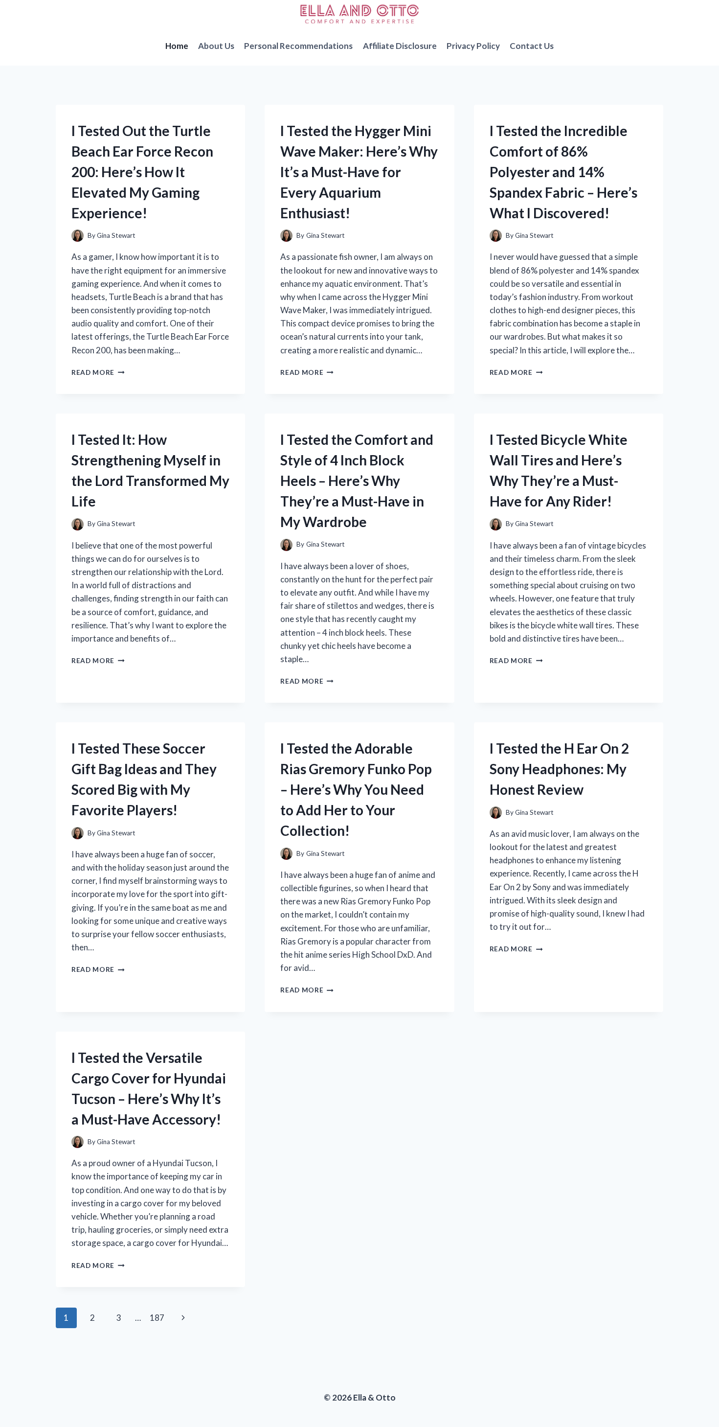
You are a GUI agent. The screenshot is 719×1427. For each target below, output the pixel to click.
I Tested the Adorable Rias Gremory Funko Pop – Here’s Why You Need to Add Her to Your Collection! (356, 789)
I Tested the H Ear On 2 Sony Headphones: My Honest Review (559, 769)
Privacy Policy (473, 46)
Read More (98, 372)
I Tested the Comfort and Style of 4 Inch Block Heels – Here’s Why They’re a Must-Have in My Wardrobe (356, 480)
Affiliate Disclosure (400, 46)
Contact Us (532, 46)
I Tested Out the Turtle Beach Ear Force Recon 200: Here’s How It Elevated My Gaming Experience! (142, 171)
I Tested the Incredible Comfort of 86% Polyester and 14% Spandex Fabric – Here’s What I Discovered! (563, 171)
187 (157, 1317)
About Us (216, 46)
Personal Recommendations (298, 46)
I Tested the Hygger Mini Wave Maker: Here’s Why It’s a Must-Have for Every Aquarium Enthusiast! (359, 171)
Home (176, 46)
